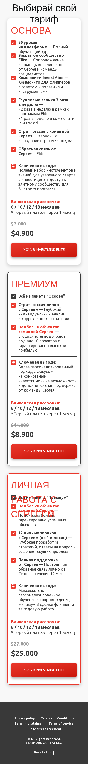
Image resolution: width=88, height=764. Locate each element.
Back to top (42, 752)
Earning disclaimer (29, 723)
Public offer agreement (44, 728)
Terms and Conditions (57, 718)
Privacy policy (24, 718)
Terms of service (61, 723)
